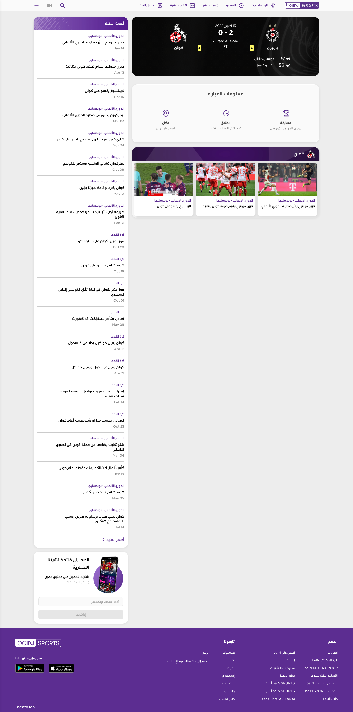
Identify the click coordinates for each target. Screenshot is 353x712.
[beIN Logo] (302, 5)
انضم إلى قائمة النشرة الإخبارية (187, 661)
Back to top (25, 707)
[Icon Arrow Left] (135, 188)
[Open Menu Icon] (36, 5)
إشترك (81, 614)
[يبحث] (62, 5)
